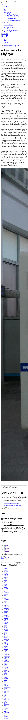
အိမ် (5, 10)
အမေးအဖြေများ (8, 25)
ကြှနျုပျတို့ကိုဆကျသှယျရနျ (11, 30)
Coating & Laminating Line (13, 20)
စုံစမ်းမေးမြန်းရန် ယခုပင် (7, 536)
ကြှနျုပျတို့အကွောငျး (9, 27)
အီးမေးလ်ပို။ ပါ (5, 558)
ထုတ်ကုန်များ (7, 12)
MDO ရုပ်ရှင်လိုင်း (11, 18)
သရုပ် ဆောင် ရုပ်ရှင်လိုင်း (13, 15)
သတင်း (6, 22)
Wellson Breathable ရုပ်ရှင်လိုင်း (12, 45)
